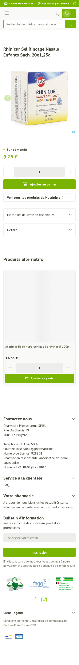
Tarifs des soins (62, 507)
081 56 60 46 (29, 444)
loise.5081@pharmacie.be (34, 449)
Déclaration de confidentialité (48, 621)
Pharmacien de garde (18, 507)
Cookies (8, 625)
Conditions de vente (16, 621)
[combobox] (34, 24)
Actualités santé (56, 502)
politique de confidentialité (58, 566)
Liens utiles (36, 502)
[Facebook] (35, 600)
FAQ (6, 485)
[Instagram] (44, 600)
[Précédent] (7, 98)
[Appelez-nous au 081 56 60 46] (57, 14)
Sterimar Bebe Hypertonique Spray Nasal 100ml (37, 346)
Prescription (41, 507)
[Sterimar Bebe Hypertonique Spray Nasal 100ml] (39, 306)
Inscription (40, 552)
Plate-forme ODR (25, 625)
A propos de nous (15, 502)
